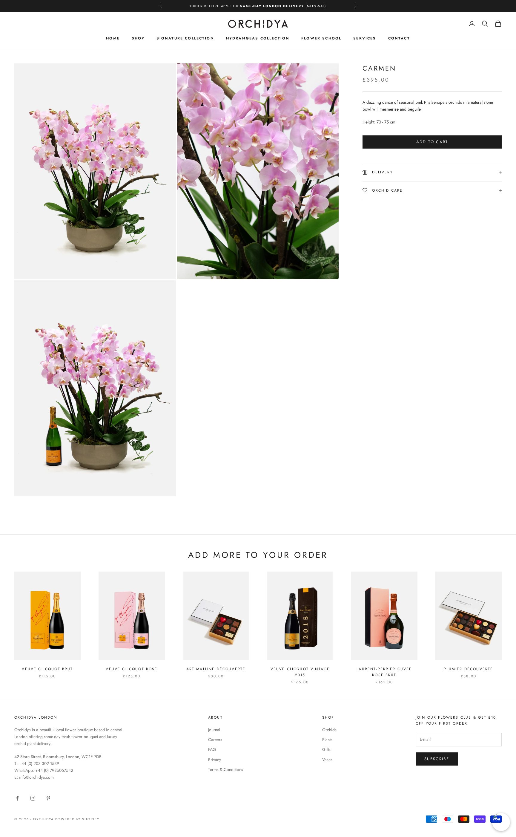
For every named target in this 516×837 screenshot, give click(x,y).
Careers (215, 740)
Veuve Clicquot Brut (47, 669)
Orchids (329, 730)
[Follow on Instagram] (33, 798)
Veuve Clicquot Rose (131, 669)
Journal (214, 730)
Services (364, 38)
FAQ (212, 749)
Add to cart (432, 142)
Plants (327, 740)
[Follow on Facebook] (17, 798)
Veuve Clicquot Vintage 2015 (300, 672)
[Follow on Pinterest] (48, 798)
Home (113, 38)
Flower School (321, 38)
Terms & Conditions (225, 769)
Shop (138, 38)
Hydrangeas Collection (257, 38)
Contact (399, 38)
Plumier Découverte (468, 669)
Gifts (326, 749)
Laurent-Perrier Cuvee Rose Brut (384, 672)
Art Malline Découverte (216, 669)
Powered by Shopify (77, 819)
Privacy (214, 760)
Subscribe (436, 759)
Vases (327, 760)
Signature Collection (185, 38)
